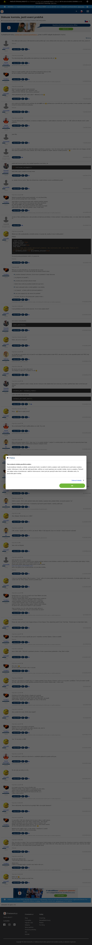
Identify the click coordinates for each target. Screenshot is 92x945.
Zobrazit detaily (76, 480)
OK (72, 485)
